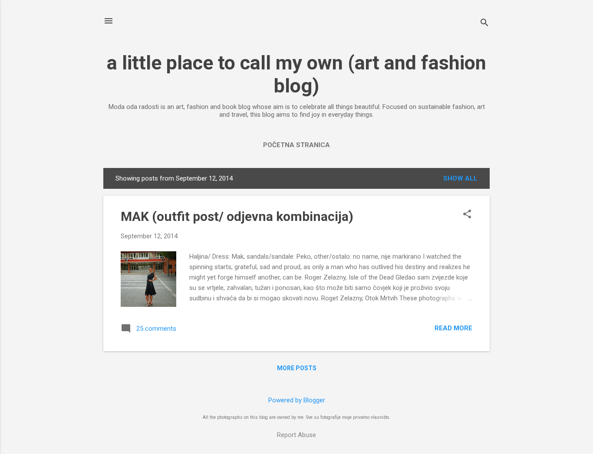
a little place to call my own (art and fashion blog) (296, 74)
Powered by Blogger (296, 400)
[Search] (484, 23)
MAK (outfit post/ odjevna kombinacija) (237, 216)
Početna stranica (296, 145)
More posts (296, 368)
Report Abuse (296, 435)
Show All (460, 178)
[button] (467, 215)
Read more (453, 328)
